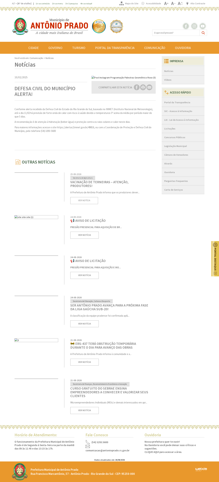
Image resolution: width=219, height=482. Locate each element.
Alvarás (168, 163)
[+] (166, 3)
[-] (173, 3)
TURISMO (78, 48)
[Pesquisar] (203, 33)
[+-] (180, 3)
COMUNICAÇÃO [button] (154, 48)
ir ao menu (57, 3)
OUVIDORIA (183, 48)
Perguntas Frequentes (176, 181)
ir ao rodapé (86, 3)
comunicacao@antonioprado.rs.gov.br (108, 450)
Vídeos (167, 79)
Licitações (169, 128)
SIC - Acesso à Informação (178, 111)
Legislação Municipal (175, 146)
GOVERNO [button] (55, 48)
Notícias (168, 71)
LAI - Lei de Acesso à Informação (181, 119)
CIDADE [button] (33, 48)
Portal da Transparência (177, 102)
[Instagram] (195, 26)
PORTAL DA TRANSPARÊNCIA (114, 48)
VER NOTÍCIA (84, 200)
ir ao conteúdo (43, 3)
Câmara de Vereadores (176, 154)
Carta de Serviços (173, 189)
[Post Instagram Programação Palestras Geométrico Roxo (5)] (124, 77)
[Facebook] (186, 26)
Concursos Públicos (174, 137)
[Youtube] (203, 26)
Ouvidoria (169, 172)
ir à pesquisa (72, 3)
